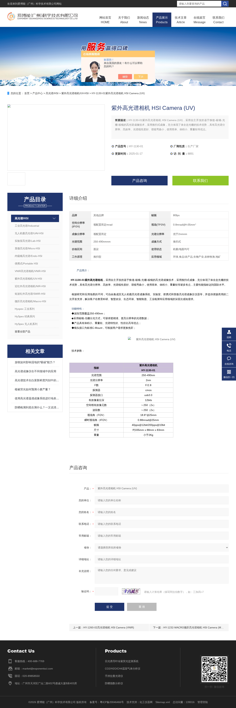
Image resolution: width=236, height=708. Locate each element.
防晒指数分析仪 (114, 683)
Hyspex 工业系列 (24, 308)
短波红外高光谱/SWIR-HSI (30, 293)
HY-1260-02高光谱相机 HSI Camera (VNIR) (108, 627)
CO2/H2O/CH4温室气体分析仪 (122, 668)
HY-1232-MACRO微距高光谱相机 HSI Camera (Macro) (195, 627)
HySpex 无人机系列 (26, 323)
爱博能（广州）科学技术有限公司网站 (40, 3)
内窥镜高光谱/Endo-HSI (28, 255)
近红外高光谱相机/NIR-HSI (30, 286)
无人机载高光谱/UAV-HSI (29, 233)
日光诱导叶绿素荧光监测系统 (121, 661)
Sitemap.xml (162, 702)
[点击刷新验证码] (131, 591)
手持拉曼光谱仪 (114, 675)
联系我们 (218, 20)
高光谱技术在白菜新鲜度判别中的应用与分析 (37, 380)
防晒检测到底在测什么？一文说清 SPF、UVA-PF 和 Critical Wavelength (37, 407)
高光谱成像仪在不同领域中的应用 (35, 371)
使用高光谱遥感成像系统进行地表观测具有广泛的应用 (37, 398)
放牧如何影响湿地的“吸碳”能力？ (35, 362)
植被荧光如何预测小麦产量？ (33, 389)
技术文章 (181, 20)
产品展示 (162, 20)
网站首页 (105, 20)
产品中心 (37, 93)
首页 (27, 93)
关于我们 (124, 20)
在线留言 (200, 20)
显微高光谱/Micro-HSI (27, 248)
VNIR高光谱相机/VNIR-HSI (30, 271)
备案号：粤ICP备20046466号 (107, 702)
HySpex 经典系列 (25, 316)
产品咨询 (139, 181)
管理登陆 (202, 702)
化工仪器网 (146, 702)
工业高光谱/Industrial (27, 225)
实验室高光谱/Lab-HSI (28, 240)
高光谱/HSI (52, 93)
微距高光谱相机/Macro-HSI (30, 301)
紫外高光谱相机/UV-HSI (75, 93)
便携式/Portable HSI (26, 263)
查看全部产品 (22, 331)
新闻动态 (143, 20)
